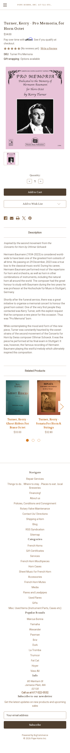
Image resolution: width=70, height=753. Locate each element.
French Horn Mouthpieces (35, 561)
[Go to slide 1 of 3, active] (27, 440)
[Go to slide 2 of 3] (33, 440)
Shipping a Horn (35, 519)
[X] (24, 218)
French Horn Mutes (35, 582)
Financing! (35, 493)
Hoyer (35, 665)
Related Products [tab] (35, 370)
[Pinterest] (30, 218)
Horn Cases (35, 566)
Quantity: (35, 175)
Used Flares (35, 597)
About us (35, 498)
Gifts (35, 602)
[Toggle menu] (5, 5)
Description (35, 232)
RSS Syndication (35, 529)
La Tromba (35, 650)
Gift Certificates (35, 550)
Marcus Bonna (35, 619)
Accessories (35, 576)
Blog (35, 524)
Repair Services (35, 478)
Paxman (35, 634)
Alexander (35, 629)
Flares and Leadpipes (35, 592)
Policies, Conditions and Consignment (35, 503)
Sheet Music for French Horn (35, 571)
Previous (4, 406)
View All (35, 671)
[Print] (18, 218)
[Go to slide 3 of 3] (39, 440)
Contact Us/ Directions (35, 513)
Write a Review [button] (49, 48)
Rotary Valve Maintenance (35, 508)
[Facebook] (5, 218)
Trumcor (35, 655)
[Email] (11, 218)
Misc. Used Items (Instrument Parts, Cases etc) (35, 608)
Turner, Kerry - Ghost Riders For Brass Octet (17, 423)
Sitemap (35, 534)
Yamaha (35, 624)
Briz (35, 639)
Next (61, 406)
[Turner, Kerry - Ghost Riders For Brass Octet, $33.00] (17, 397)
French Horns (35, 545)
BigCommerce (41, 735)
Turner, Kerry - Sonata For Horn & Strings (48, 423)
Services (35, 556)
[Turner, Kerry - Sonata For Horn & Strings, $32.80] (49, 397)
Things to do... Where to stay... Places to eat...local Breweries (35, 486)
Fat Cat (35, 660)
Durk (35, 644)
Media (35, 587)
